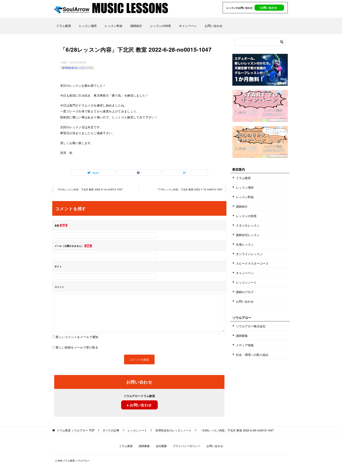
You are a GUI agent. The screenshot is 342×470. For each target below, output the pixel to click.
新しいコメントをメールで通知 (77, 337)
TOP (75, 430)
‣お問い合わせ (268, 7)
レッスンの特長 (160, 26)
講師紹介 (136, 26)
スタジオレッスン (248, 225)
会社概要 (161, 446)
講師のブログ (245, 292)
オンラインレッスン (249, 254)
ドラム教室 (63, 26)
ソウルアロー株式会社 (251, 326)
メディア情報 (245, 345)
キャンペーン (188, 26)
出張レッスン (245, 244)
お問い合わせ (213, 26)
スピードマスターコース (252, 263)
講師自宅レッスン (248, 235)
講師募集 (242, 335)
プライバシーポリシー (186, 446)
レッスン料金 (114, 26)
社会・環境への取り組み (252, 354)
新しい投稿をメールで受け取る (77, 347)
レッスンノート (246, 282)
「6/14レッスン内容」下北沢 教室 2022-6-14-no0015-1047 (89, 189)
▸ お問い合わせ (139, 404)
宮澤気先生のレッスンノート (77, 67)
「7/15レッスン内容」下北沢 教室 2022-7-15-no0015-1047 (189, 189)
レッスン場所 (88, 26)
